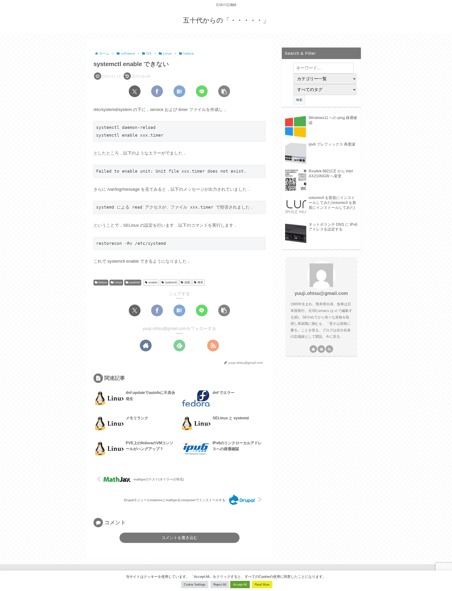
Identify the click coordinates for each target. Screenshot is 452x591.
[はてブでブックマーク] (179, 91)
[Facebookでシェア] (157, 91)
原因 (187, 282)
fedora (103, 282)
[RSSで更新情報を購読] (213, 345)
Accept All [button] (240, 584)
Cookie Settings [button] (195, 584)
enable (153, 282)
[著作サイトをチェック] (146, 345)
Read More (262, 584)
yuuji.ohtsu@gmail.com (321, 293)
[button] (224, 91)
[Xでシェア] (135, 91)
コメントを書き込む (179, 537)
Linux (118, 282)
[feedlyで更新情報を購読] (179, 345)
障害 (200, 282)
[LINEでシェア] (202, 91)
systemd (134, 282)
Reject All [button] (219, 584)
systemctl (171, 282)
